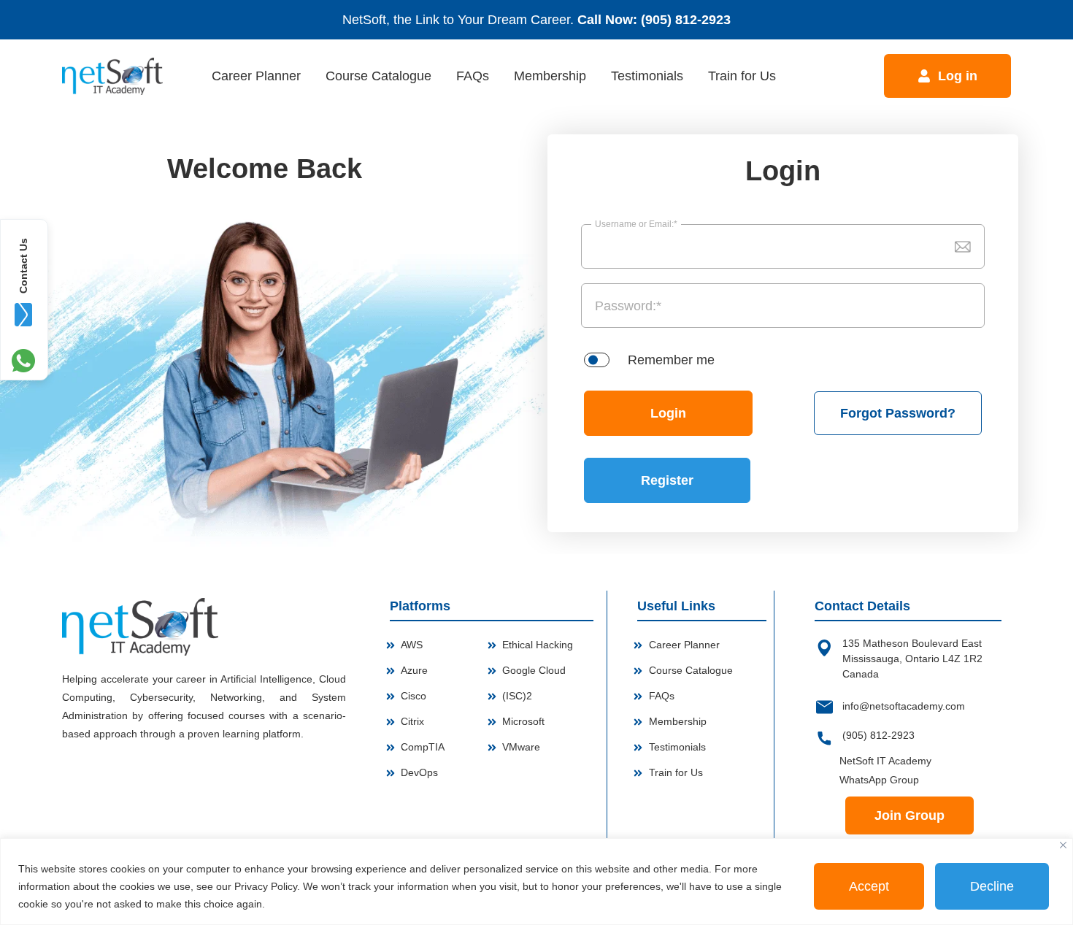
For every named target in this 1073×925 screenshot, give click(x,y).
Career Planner (256, 76)
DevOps (419, 772)
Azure (414, 670)
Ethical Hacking (537, 644)
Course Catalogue (378, 76)
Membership (550, 76)
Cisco (413, 696)
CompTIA (423, 747)
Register (667, 480)
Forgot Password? (897, 413)
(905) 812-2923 (686, 19)
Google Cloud (534, 670)
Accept (869, 886)
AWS (412, 644)
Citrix (412, 721)
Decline (992, 886)
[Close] (1063, 845)
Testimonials (647, 76)
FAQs (472, 76)
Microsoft (523, 721)
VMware (521, 747)
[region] (536, 881)
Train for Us (742, 76)
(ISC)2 (517, 696)
